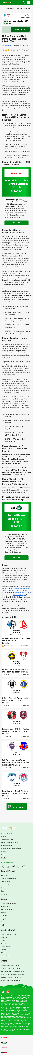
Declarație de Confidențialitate (11, 848)
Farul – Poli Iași (15, 588)
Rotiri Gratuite (5, 906)
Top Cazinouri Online (8, 909)
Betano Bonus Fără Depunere (11, 968)
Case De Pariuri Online (8, 934)
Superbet (4, 916)
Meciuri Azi (4, 875)
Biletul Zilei (4, 888)
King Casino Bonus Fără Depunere (12, 974)
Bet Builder (4, 894)
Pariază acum (20, 29)
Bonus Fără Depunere (8, 903)
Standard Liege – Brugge (22, 592)
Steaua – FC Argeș (19, 595)
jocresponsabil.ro (25, 1026)
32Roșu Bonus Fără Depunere (11, 977)
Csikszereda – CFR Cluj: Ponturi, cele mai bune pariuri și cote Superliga (16, 731)
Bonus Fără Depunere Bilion (10, 980)
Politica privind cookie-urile (10, 842)
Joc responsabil (6, 833)
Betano (3, 943)
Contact (3, 852)
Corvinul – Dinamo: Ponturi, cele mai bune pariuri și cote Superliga (16, 640)
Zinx (2, 922)
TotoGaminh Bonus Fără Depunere (12, 971)
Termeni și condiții (7, 839)
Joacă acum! (16, 223)
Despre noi (5, 855)
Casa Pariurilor (6, 946)
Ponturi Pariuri (5, 882)
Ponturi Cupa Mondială (8, 878)
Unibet (3, 940)
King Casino (5, 919)
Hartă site (4, 858)
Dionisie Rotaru (8, 45)
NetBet (3, 912)
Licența (3, 836)
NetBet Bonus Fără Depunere (10, 965)
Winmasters (5, 956)
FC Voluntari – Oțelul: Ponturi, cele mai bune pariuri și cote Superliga (15, 793)
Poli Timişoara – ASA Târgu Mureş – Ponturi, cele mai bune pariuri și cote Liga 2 (15, 762)
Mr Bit (3, 925)
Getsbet (3, 950)
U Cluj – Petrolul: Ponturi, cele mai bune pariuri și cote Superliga (15, 700)
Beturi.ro (3, 995)
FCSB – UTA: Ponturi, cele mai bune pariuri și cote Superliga (15, 670)
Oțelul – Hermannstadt (22, 590)
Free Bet (4, 937)
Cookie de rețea (6, 845)
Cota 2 (3, 891)
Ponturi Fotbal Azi (7, 885)
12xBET (3, 953)
